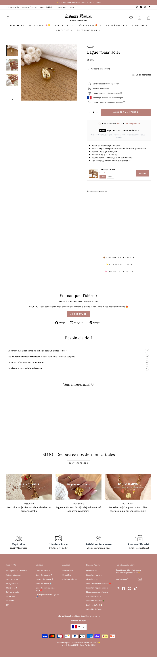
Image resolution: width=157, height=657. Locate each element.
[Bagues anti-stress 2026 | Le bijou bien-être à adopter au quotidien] (78, 487)
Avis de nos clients (69, 579)
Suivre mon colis (12, 7)
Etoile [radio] (110, 176)
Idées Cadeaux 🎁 (88, 25)
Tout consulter (78, 463)
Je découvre (78, 314)
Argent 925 (63, 30)
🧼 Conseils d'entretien (119, 271)
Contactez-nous (61, 7)
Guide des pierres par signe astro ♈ (46, 589)
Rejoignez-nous (12, 583)
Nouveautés (17, 25)
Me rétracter (10, 596)
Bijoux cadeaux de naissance (97, 592)
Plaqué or (138, 25)
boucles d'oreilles (122, 160)
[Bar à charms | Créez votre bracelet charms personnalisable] (29, 487)
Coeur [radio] (103, 176)
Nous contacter (12, 579)
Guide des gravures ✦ (44, 575)
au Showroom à (108, 102)
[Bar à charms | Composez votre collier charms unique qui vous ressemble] (128, 487)
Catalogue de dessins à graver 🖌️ (47, 596)
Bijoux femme (91, 570)
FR (79, 626)
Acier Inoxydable (87, 30)
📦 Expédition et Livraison (119, 257)
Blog (72, 7)
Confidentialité (77, 642)
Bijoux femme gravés (94, 575)
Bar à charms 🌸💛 (40, 25)
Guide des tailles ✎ (43, 570)
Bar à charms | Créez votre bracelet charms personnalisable (29, 509)
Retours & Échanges (29, 7)
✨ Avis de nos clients (119, 264)
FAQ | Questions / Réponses (16, 570)
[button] (98, 69)
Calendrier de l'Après (94, 609)
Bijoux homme (92, 579)
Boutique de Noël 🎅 (94, 605)
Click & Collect (11, 588)
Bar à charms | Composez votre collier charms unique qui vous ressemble (128, 509)
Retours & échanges (13, 575)
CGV (7, 605)
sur (101, 88)
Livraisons (10, 600)
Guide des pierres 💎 (44, 583)
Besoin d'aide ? (46, 7)
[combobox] (79, 627)
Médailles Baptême (93, 596)
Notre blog (66, 575)
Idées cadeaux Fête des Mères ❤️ (98, 583)
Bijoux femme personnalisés (97, 588)
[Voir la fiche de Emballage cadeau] (93, 173)
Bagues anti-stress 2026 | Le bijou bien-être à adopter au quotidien (78, 509)
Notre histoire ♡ (68, 570)
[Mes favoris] (131, 17)
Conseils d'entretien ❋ (44, 579)
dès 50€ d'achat (106, 93)
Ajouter (142, 173)
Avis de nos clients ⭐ (92, 642)
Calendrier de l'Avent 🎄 (95, 600)
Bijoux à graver (115, 25)
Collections (63, 25)
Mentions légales (63, 642)
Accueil (90, 47)
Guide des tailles (143, 74)
